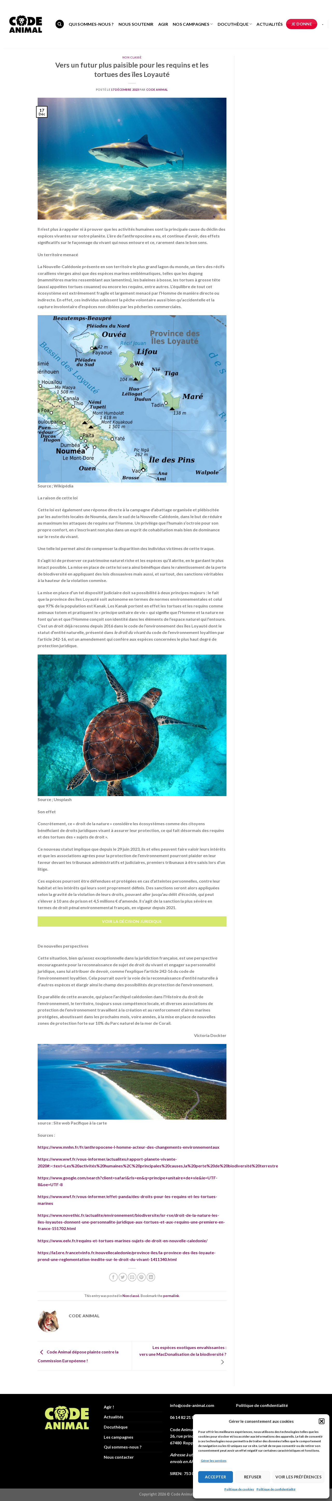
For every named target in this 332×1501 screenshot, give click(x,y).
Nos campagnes (191, 24)
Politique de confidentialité (276, 1489)
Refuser (252, 1476)
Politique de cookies (239, 1489)
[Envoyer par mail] (132, 1277)
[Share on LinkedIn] (151, 1277)
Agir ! (109, 1406)
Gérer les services (213, 1461)
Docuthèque (233, 24)
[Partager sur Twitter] (123, 1277)
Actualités (270, 24)
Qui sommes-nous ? (91, 24)
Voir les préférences (298, 1476)
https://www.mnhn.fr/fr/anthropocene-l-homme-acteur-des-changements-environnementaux (128, 1147)
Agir (163, 24)
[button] (321, 1421)
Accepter (215, 1476)
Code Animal (157, 89)
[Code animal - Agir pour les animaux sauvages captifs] (25, 24)
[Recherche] (60, 24)
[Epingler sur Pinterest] (141, 1277)
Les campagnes (118, 1436)
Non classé (132, 57)
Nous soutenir (136, 24)
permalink (171, 1296)
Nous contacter (119, 1456)
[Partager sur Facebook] (113, 1277)
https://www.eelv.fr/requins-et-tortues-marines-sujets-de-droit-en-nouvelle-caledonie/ (123, 1240)
